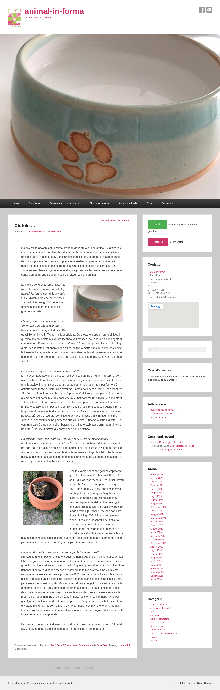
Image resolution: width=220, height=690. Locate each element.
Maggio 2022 (156, 514)
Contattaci (167, 203)
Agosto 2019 (156, 546)
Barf (53, 645)
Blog (149, 203)
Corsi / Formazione (67, 645)
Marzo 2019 (156, 565)
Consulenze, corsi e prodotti (65, 203)
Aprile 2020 (156, 532)
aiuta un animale (158, 604)
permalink (125, 645)
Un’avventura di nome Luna (164, 413)
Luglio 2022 (156, 510)
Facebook (202, 10)
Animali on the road (160, 608)
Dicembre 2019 (157, 536)
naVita (158, 224)
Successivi (125, 220)
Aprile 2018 (156, 579)
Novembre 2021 (158, 518)
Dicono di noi (156, 626)
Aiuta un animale (128, 203)
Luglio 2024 (156, 489)
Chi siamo (34, 203)
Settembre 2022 (158, 507)
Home (16, 203)
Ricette (153, 640)
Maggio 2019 (156, 557)
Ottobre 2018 (156, 575)
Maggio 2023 (156, 503)
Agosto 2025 (156, 478)
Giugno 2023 (156, 500)
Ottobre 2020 (156, 525)
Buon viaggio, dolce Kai (162, 410)
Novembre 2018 (158, 572)
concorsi (154, 615)
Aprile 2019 (156, 561)
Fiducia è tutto (157, 629)
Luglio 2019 (156, 550)
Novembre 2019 (158, 539)
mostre (153, 637)
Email (209, 10)
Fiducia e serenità (99, 203)
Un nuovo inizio (158, 417)
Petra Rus (56, 231)
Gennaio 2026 (157, 474)
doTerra (158, 241)
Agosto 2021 (156, 521)
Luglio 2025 (156, 481)
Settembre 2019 (158, 543)
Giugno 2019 (156, 554)
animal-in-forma (54, 11)
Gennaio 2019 (157, 568)
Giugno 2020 (156, 528)
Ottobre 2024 (156, 485)
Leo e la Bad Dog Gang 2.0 (163, 633)
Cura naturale (86, 645)
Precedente (107, 220)
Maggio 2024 (156, 492)
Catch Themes (204, 683)
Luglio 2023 (156, 496)
